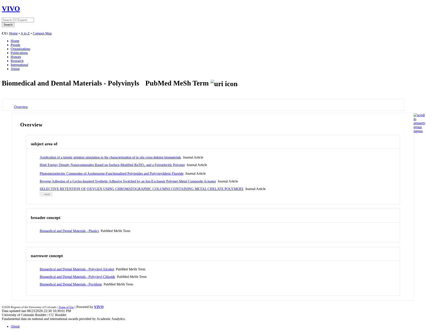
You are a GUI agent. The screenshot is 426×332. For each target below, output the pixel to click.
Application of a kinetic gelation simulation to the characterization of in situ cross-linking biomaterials (110, 157)
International (19, 65)
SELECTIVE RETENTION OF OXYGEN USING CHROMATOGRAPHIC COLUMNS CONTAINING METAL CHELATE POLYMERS (141, 189)
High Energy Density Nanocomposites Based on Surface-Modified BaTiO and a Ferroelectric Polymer (112, 165)
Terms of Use (66, 307)
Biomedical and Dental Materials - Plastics (69, 231)
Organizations (20, 49)
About (15, 69)
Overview (21, 107)
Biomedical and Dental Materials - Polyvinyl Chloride (77, 277)
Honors (16, 57)
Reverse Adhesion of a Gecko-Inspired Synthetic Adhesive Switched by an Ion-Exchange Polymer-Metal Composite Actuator (128, 181)
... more (46, 194)
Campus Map (42, 33)
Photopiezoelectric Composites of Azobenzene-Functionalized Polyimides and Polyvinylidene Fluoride (111, 173)
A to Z (25, 33)
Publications (19, 53)
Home (13, 33)
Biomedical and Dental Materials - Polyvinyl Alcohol (77, 269)
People (15, 45)
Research (17, 61)
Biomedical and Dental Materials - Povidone (71, 284)
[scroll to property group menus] (419, 131)
